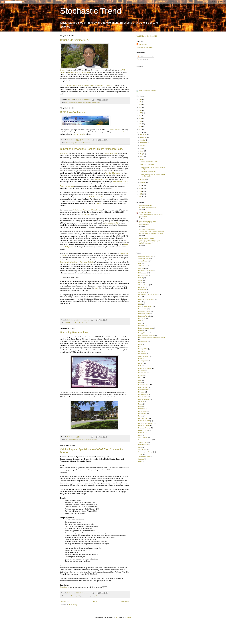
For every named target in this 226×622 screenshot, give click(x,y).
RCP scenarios (85, 214)
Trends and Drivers (144, 457)
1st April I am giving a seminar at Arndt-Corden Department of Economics (88, 85)
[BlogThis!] (100, 100)
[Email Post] (92, 99)
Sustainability (142, 449)
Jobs (139, 380)
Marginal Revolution (145, 205)
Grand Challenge (143, 356)
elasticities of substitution (97, 197)
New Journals (142, 397)
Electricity (141, 326)
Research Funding (144, 428)
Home (95, 601)
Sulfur (140, 447)
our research (120, 132)
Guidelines (63, 587)
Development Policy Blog (147, 221)
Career (140, 278)
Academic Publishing (71, 595)
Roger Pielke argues (67, 186)
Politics (140, 406)
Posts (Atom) (73, 605)
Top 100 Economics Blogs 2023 (147, 36)
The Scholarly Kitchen (146, 238)
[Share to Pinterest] (107, 100)
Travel (140, 454)
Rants (140, 416)
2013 (140, 185)
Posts (141, 56)
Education (141, 318)
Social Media (142, 437)
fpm (116, 617)
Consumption (142, 292)
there (97, 203)
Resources (99, 595)
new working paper (111, 153)
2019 (140, 118)
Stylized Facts (142, 442)
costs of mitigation (79, 134)
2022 (140, 110)
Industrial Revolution (144, 368)
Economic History (143, 314)
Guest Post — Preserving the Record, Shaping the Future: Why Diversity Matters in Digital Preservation (151, 241)
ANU (66, 102)
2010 (140, 194)
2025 (140, 102)
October (143, 140)
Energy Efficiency (143, 333)
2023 (140, 107)
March (142, 159)
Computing (141, 287)
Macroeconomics (143, 385)
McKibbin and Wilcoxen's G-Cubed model (87, 210)
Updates (141, 459)
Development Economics (146, 299)
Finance (140, 346)
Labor (140, 382)
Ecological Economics (145, 306)
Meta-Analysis (142, 387)
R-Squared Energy (145, 212)
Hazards (141, 358)
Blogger (129, 617)
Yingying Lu (64, 153)
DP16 (140, 304)
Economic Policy (74, 323)
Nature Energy (143, 394)
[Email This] (98, 100)
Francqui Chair (143, 349)
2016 (140, 127)
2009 (140, 197)
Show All (164, 248)
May (141, 154)
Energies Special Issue (145, 328)
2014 (140, 132)
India (139, 366)
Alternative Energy (144, 258)
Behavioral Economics (145, 270)
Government (142, 354)
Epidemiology (142, 342)
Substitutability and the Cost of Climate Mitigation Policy (91, 148)
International (142, 373)
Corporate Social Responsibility (148, 294)
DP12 (75, 102)
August (142, 145)
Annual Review (143, 261)
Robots (140, 435)
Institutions (141, 370)
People (140, 404)
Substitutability (95, 102)
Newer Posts (65, 601)
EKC (139, 323)
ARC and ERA (142, 266)
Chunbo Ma (64, 70)
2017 (140, 124)
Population (141, 409)
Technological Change (145, 452)
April (142, 156)
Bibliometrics (142, 273)
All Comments (143, 60)
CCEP (140, 280)
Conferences (79, 142)
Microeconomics (143, 389)
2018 (140, 121)
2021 (140, 113)
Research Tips (143, 430)
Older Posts (125, 601)
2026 (140, 99)
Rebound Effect (143, 418)
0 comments (86, 99)
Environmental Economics (146, 335)
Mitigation (141, 392)
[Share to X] (102, 100)
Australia (71, 102)
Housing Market (143, 361)
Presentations (87, 102)
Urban (140, 461)
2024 (140, 105)
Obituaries (141, 401)
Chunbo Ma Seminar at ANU (76, 40)
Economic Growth (84, 439)
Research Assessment (145, 423)
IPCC (140, 378)
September (144, 143)
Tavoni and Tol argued (112, 173)
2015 (140, 129)
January (143, 182)
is (100, 203)
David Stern (70, 99)
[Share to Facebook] (104, 100)
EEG (139, 321)
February (143, 179)
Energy (80, 102)
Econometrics (142, 309)
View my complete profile (145, 47)
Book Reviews (142, 275)
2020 (140, 115)
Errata (140, 344)
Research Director (144, 425)
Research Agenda (144, 421)
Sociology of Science (145, 440)
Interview (141, 375)
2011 (140, 191)
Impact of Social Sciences (147, 230)
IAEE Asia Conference (73, 112)
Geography (141, 351)
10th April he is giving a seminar (79, 72)
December (143, 134)
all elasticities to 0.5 (111, 223)
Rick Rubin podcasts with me (147, 207)
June (142, 151)
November (143, 137)
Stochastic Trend (90, 10)
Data (139, 297)
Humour (140, 363)
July (141, 148)
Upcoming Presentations (74, 332)
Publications (142, 413)
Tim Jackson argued (102, 179)
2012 (140, 188)
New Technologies (144, 399)
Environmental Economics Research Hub (151, 337)
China (140, 282)
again (96, 288)
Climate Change (70, 142)
